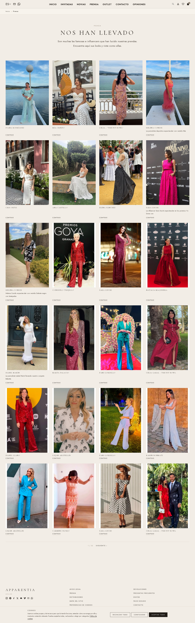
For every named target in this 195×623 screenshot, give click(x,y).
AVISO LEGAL (75, 589)
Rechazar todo (120, 615)
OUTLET (107, 4)
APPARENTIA (20, 590)
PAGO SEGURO (139, 601)
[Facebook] (14, 598)
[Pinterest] (10, 598)
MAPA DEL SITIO (76, 601)
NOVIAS (81, 4)
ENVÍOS (136, 597)
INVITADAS (67, 4)
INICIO (53, 4)
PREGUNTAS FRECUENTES (144, 593)
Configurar (139, 615)
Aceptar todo (158, 615)
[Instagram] (7, 598)
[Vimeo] (25, 598)
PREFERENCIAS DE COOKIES (81, 605)
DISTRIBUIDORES (76, 597)
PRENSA (94, 4)
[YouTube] (21, 598)
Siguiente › (101, 546)
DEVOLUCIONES (140, 589)
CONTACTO (122, 4)
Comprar (10, 135)
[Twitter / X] (17, 598)
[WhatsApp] (19, 4)
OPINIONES (139, 4)
